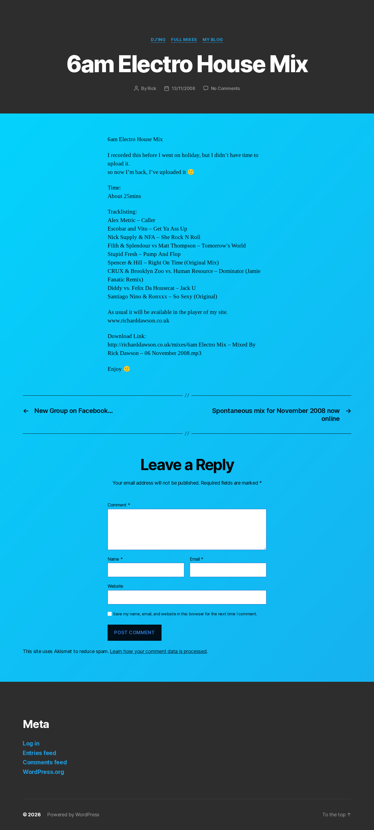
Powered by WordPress (73, 814)
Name (115, 559)
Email (196, 559)
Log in (31, 743)
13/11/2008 (183, 88)
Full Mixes (184, 39)
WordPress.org (43, 771)
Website (115, 586)
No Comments (225, 88)
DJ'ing (158, 39)
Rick (152, 88)
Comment (119, 505)
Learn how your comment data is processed (158, 651)
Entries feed (39, 753)
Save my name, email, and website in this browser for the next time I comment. (185, 613)
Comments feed (45, 762)
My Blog (213, 39)
